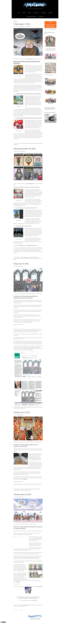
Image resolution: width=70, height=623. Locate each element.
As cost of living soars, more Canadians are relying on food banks (26, 207)
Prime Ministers (43, 12)
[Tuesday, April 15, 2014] (28, 510)
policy (40, 258)
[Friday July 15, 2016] (28, 292)
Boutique (29, 12)
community (36, 257)
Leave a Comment (27, 26)
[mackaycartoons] (35, 6)
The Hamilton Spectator (30, 58)
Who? (19, 12)
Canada (18, 257)
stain (17, 144)
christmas (33, 257)
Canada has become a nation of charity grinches (23, 225)
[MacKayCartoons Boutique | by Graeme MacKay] (50, 47)
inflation (38, 258)
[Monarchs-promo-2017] (50, 94)
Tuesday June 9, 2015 (22, 412)
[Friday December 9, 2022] (18, 219)
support (15, 259)
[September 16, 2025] (18, 129)
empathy (24, 258)
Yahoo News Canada (38, 586)
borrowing (27, 257)
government (34, 258)
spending (15, 144)
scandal (41, 143)
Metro (31, 349)
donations (21, 258)
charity (30, 257)
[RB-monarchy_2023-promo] (50, 68)
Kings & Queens (36, 12)
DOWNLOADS (41, 16)
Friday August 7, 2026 (22, 24)
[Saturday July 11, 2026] (18, 105)
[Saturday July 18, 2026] (18, 74)
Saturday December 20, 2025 (25, 149)
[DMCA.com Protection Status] (3, 622)
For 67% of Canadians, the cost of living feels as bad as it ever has (26, 245)
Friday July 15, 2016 (21, 264)
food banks (30, 258)
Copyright (24, 12)
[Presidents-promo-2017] (50, 104)
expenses (27, 143)
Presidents (50, 12)
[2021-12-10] (18, 199)
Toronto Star (25, 479)
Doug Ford (24, 143)
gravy (30, 143)
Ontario (18, 143)
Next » (22, 610)
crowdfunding (16, 258)
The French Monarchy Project (31, 16)
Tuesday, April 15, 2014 (22, 494)
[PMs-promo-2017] (50, 86)
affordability (24, 257)
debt (18, 258)
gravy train (32, 143)
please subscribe (53, 28)
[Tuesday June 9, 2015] (28, 428)
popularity (38, 143)
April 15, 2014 (34, 600)
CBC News (18, 581)
